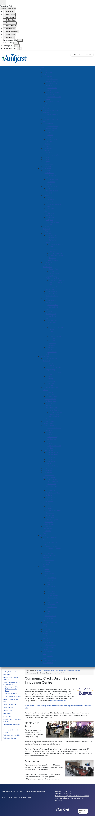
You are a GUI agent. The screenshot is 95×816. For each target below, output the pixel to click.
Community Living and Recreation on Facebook (72, 796)
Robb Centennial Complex (13, 696)
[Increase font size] (17, 43)
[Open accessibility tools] (3, 2)
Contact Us (76, 54)
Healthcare (7, 716)
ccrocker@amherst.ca (58, 701)
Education (6, 713)
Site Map (89, 54)
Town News (7, 707)
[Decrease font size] (14, 43)
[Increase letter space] (20, 48)
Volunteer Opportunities (11, 735)
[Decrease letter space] (18, 48)
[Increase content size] (21, 40)
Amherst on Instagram (63, 793)
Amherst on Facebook (63, 791)
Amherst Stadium (10, 693)
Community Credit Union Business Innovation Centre (12, 689)
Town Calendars (9, 704)
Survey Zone (7, 710)
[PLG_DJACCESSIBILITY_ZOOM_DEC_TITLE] (18, 40)
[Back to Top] (92, 813)
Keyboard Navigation (8, 8)
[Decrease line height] (15, 45)
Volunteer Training (9, 738)
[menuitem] (42, 68)
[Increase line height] (18, 45)
